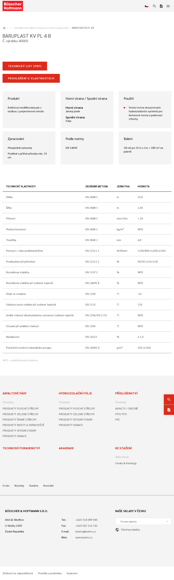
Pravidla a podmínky (50, 573)
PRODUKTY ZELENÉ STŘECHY (20, 414)
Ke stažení (123, 448)
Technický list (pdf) (25, 66)
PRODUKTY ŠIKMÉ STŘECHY (19, 419)
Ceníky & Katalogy (125, 463)
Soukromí (72, 573)
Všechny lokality (127, 529)
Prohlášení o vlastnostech (31, 78)
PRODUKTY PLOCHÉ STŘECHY (21, 408)
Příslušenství (126, 393)
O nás (6, 485)
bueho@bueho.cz (85, 531)
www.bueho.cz (84, 537)
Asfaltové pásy (15, 393)
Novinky (19, 485)
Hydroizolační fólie (75, 393)
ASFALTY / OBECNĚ (126, 408)
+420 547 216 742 (86, 525)
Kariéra (33, 485)
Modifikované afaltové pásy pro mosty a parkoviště (41, 27)
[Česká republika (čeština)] (147, 6)
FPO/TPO (121, 414)
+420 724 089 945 (86, 519)
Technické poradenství (21, 448)
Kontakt (48, 485)
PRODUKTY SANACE (15, 436)
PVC (117, 419)
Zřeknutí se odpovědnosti (18, 573)
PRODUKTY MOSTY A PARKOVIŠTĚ (23, 425)
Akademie (66, 448)
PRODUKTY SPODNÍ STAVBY (19, 430)
